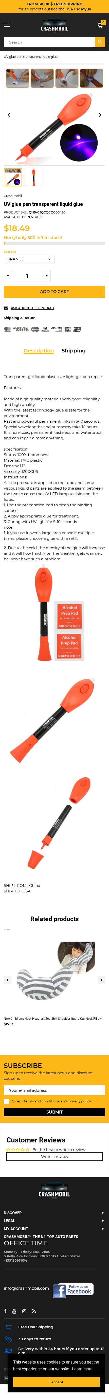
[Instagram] (24, 1311)
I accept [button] (56, 1382)
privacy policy (79, 1101)
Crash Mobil (13, 196)
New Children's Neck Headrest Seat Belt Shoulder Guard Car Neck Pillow (53, 1018)
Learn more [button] (82, 1369)
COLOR (10, 252)
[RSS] (34, 1311)
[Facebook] (5, 1311)
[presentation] (7, 980)
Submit (54, 1112)
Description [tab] (39, 351)
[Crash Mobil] (54, 25)
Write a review (54, 1156)
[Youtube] (14, 1311)
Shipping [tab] (74, 351)
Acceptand (51, 1101)
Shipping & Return (19, 318)
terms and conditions (41, 1101)
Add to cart (54, 291)
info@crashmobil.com (26, 1288)
